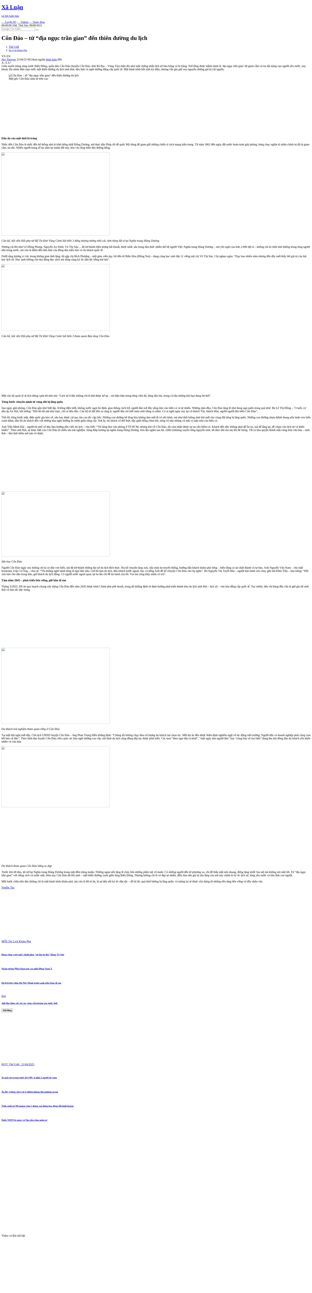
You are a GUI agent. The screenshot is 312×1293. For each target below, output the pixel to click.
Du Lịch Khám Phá (18, 50)
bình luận (51, 59)
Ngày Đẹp (38, 22)
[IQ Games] (2, 23)
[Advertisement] (109, 108)
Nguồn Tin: (8, 887)
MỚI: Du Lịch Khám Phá (16, 941)
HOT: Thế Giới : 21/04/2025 (17, 1064)
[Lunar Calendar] (30, 23)
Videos (24, 22)
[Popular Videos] (18, 23)
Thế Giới (14, 46)
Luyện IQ (10, 22)
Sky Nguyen (8, 59)
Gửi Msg (7, 1010)
